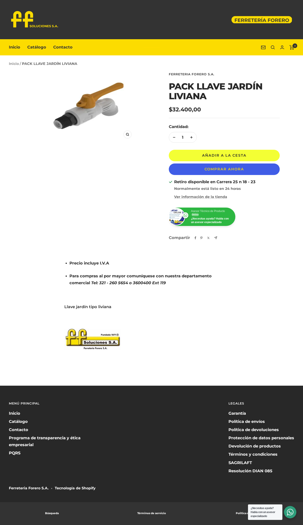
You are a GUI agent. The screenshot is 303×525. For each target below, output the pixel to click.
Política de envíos (246, 421)
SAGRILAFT (240, 462)
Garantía (237, 413)
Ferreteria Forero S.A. (191, 74)
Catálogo (36, 47)
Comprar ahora (224, 169)
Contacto (63, 47)
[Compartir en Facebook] (195, 237)
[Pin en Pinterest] (201, 237)
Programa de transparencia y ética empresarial (45, 441)
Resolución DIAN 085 (250, 471)
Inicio (14, 47)
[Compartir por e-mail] (215, 237)
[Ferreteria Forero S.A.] (151, 47)
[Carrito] (291, 47)
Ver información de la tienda (200, 197)
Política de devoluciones (253, 429)
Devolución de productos (254, 446)
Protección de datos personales (261, 438)
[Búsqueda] (273, 47)
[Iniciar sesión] (282, 47)
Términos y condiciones (252, 454)
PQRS (14, 453)
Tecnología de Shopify (75, 488)
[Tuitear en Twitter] (208, 237)
